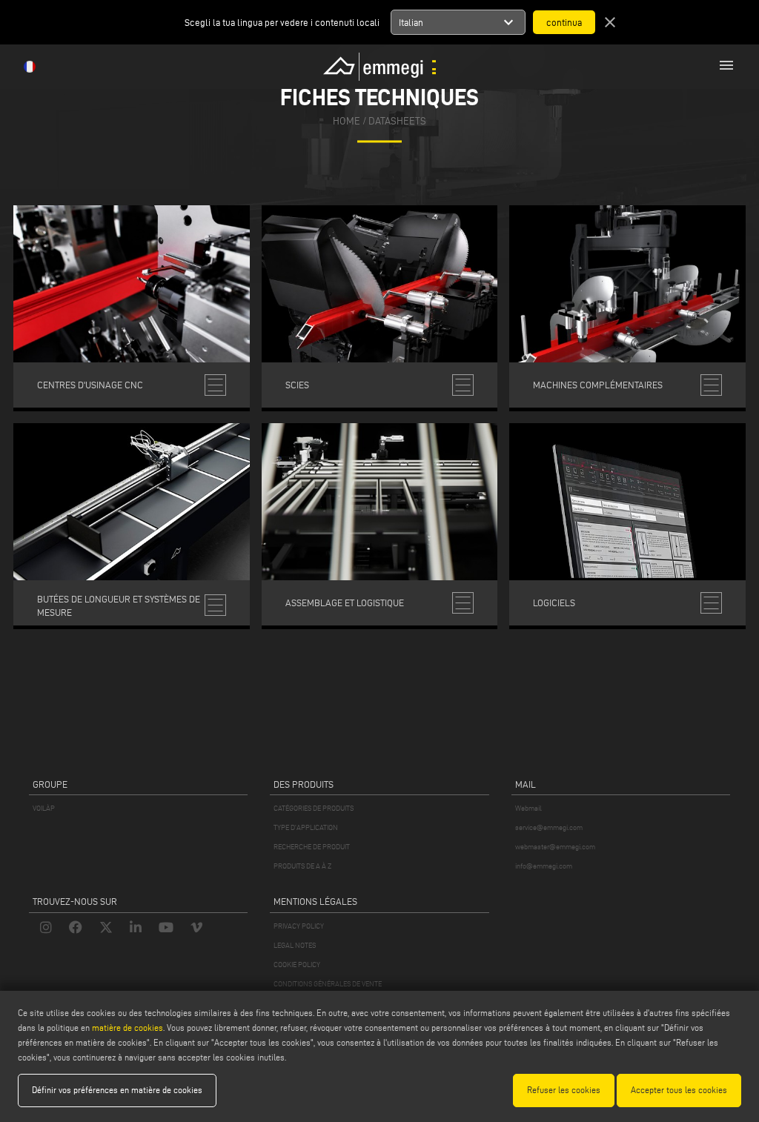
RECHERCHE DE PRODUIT (312, 847)
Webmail (528, 808)
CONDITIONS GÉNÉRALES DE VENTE (328, 984)
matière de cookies (127, 1027)
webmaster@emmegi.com (555, 847)
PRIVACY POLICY (299, 926)
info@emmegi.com (543, 866)
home (346, 121)
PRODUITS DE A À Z (302, 866)
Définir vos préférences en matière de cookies (117, 1090)
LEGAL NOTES (295, 945)
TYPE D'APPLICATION (306, 827)
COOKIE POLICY (297, 964)
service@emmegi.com (549, 827)
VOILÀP (44, 808)
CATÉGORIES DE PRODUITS (314, 808)
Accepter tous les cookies (679, 1090)
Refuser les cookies (563, 1090)
